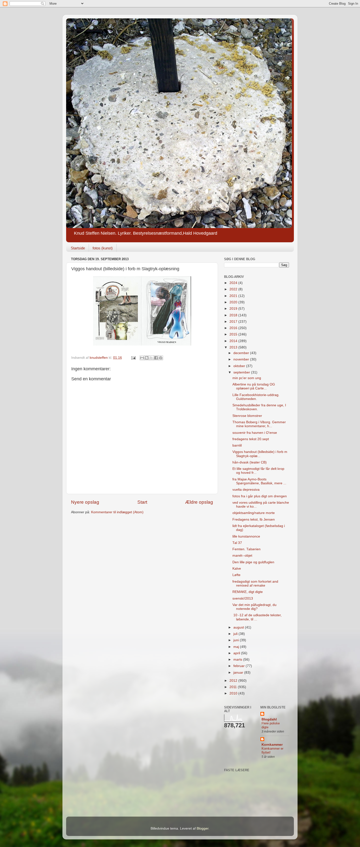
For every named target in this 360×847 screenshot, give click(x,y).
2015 (233, 334)
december (241, 353)
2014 (233, 341)
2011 (233, 687)
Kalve (236, 568)
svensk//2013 (242, 598)
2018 (233, 315)
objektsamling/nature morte (253, 513)
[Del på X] (151, 357)
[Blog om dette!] (146, 357)
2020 (233, 302)
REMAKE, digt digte (247, 592)
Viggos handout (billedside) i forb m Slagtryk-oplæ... (259, 454)
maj (236, 647)
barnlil (237, 445)
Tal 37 (237, 543)
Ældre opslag (199, 502)
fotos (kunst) (103, 248)
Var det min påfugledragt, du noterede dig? (254, 607)
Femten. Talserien (246, 549)
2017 (233, 321)
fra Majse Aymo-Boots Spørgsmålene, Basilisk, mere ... (259, 481)
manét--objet (242, 555)
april (237, 653)
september (242, 372)
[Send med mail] (142, 357)
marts (238, 659)
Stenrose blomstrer (247, 416)
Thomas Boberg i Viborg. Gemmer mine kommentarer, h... (259, 424)
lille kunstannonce (246, 536)
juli (236, 634)
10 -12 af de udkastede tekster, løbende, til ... (257, 617)
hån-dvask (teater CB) (249, 462)
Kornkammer (272, 744)
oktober (239, 366)
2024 (233, 283)
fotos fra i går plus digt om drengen (259, 496)
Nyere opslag (85, 502)
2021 (233, 296)
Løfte (236, 575)
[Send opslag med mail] (133, 357)
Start (142, 502)
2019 (233, 308)
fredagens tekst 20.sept (250, 439)
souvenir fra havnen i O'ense (254, 433)
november (241, 359)
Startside (78, 248)
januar (238, 672)
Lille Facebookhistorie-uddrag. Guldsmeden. (255, 397)
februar (239, 666)
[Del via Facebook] (156, 357)
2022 (233, 289)
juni (236, 640)
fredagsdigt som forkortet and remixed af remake (255, 583)
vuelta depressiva (246, 489)
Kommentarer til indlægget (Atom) (117, 512)
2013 (233, 347)
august (239, 627)
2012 (233, 680)
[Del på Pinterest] (160, 357)
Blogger (202, 828)
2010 (233, 693)
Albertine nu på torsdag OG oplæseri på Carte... (253, 386)
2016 (233, 328)
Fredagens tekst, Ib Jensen (253, 519)
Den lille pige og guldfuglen (253, 562)
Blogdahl (269, 719)
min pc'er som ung (246, 378)
